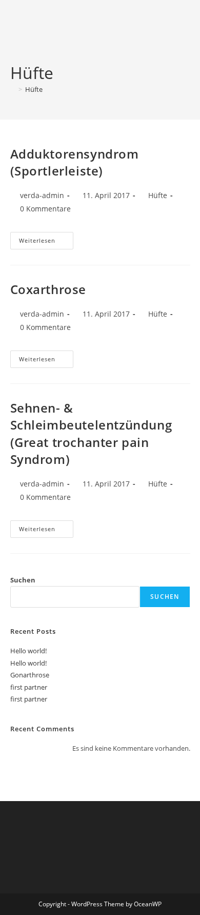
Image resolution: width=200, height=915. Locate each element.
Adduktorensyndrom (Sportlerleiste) (74, 162)
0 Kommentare (45, 208)
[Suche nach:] (182, 30)
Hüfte (34, 89)
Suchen (22, 580)
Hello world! (28, 650)
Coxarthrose (48, 289)
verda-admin (42, 195)
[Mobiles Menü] (170, 30)
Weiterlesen (46, 242)
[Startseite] (12, 89)
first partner (28, 687)
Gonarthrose (29, 674)
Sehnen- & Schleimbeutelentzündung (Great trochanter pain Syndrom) (91, 433)
